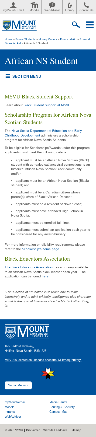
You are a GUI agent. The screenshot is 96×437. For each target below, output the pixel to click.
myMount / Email (13, 10)
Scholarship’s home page (40, 249)
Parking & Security (62, 407)
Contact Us (86, 10)
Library (69, 10)
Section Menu (26, 76)
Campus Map (58, 411)
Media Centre (58, 402)
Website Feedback (55, 430)
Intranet (10, 411)
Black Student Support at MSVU (47, 105)
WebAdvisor (52, 10)
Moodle (34, 10)
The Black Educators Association (29, 267)
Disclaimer (33, 430)
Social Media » (18, 385)
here (45, 276)
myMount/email (15, 402)
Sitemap (76, 430)
